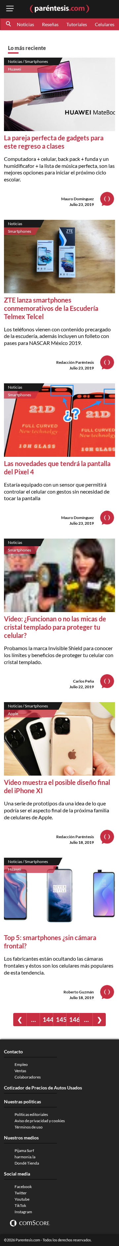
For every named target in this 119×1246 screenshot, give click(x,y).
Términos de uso (29, 1127)
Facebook (23, 1186)
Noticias (25, 24)
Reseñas (50, 24)
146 (74, 1019)
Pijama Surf (24, 1150)
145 (61, 1019)
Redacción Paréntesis (75, 362)
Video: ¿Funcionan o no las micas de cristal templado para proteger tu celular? (55, 627)
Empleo (21, 1064)
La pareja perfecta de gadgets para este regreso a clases (53, 142)
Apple (13, 713)
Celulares (104, 24)
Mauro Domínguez (77, 198)
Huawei (14, 69)
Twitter (21, 1192)
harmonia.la (25, 1156)
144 (48, 1019)
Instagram (23, 1211)
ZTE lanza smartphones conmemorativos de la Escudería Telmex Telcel (51, 308)
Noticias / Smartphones (28, 61)
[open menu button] (10, 9)
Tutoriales (76, 24)
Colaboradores (28, 1077)
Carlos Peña (83, 681)
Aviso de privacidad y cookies (40, 1120)
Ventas (20, 1070)
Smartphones (19, 231)
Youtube (22, 1199)
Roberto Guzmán (78, 991)
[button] (9, 24)
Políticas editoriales (31, 1114)
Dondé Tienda (27, 1163)
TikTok (20, 1205)
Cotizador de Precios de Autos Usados (43, 1087)
